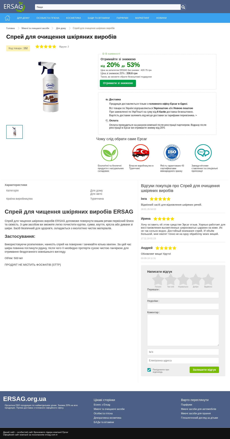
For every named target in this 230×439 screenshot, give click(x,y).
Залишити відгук (204, 369)
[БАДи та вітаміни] (99, 14)
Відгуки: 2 (64, 46)
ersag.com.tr (51, 434)
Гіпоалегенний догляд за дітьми (199, 417)
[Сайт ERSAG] (7, 14)
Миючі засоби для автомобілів (198, 409)
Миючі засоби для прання (196, 413)
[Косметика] (74, 14)
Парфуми (186, 404)
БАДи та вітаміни (104, 422)
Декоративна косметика (107, 417)
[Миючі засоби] (23, 14)
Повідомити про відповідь (161, 370)
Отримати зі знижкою (118, 83)
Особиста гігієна (103, 413)
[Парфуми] (122, 14)
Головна (10, 28)
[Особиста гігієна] (48, 14)
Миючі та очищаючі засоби (35, 28)
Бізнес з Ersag (102, 404)
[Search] (183, 7)
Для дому (61, 28)
